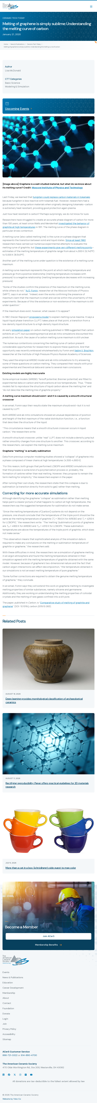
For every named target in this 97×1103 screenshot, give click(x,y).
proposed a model (39, 316)
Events (6, 972)
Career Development (13, 988)
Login (5, 1019)
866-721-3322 (10, 1055)
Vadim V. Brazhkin (83, 350)
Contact (7, 1003)
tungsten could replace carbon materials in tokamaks (61, 197)
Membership (9, 993)
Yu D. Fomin (32, 290)
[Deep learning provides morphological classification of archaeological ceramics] (48, 659)
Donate (6, 1013)
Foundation (8, 1008)
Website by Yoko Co (12, 1099)
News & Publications (17, 44)
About (6, 998)
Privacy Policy (9, 1029)
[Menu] (92, 6)
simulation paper (21, 330)
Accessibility (9, 1034)
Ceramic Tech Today (34, 44)
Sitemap (7, 1039)
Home (6, 44)
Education (8, 982)
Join (5, 1024)
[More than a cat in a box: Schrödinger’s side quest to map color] (48, 828)
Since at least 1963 (76, 240)
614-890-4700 (29, 1055)
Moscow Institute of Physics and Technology (57, 187)
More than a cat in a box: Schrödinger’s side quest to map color (41, 867)
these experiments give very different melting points (63, 247)
